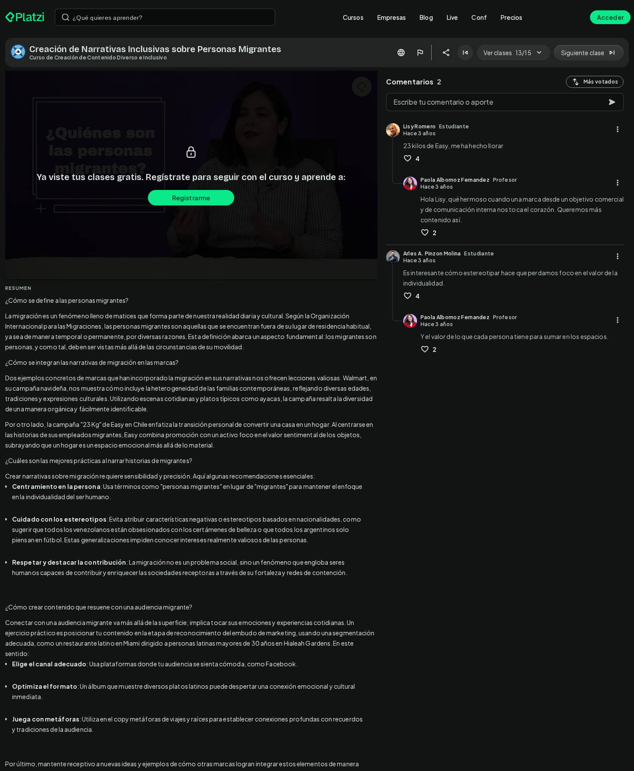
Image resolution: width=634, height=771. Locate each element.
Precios (511, 17)
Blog (426, 17)
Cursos (353, 17)
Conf (479, 17)
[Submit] (65, 17)
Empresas (391, 17)
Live (452, 17)
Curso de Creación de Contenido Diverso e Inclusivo (98, 57)
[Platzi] (24, 17)
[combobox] (165, 17)
